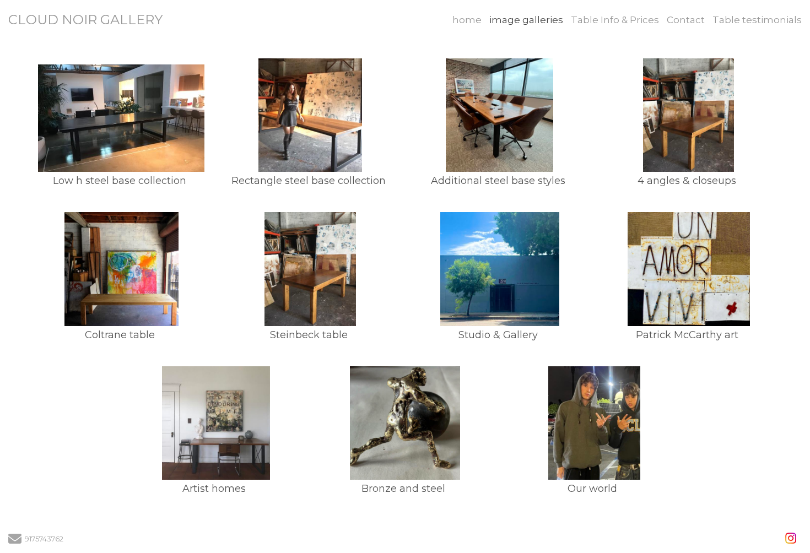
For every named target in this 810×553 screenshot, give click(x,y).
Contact (686, 19)
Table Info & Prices (615, 19)
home (467, 19)
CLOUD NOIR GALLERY (85, 20)
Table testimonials (757, 19)
